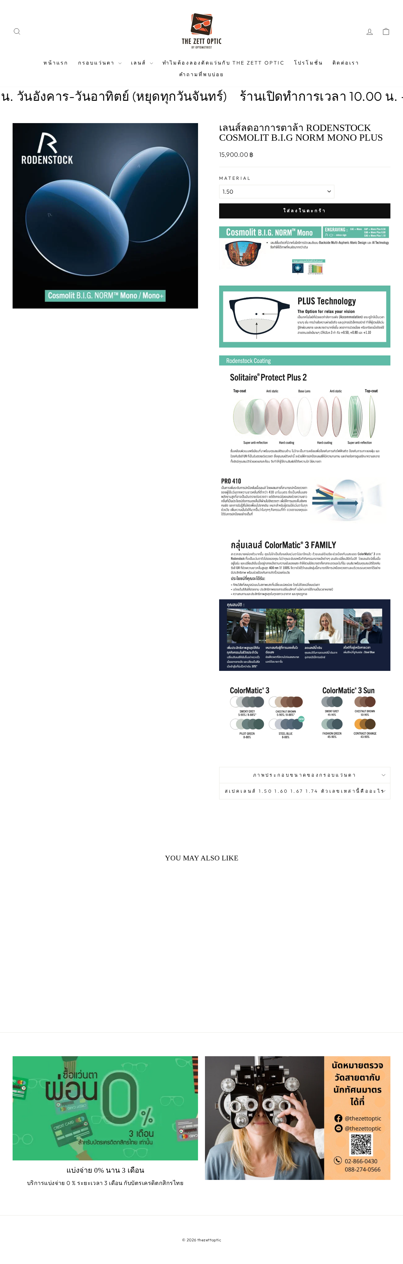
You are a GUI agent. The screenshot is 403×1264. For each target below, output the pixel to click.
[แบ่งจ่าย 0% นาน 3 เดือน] (105, 1108)
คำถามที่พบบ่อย (201, 74)
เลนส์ (139, 63)
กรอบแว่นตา (97, 63)
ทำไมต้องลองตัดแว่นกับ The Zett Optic (223, 63)
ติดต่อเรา (345, 63)
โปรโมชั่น (308, 63)
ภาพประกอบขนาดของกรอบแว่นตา (304, 775)
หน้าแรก (55, 63)
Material (235, 178)
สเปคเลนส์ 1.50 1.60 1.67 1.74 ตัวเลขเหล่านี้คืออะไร (305, 791)
